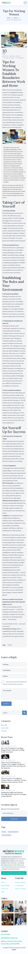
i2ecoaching (10, 58)
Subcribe (14, 819)
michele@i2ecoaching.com (10, 629)
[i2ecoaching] (6, 2)
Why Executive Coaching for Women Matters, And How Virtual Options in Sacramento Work (13, 780)
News (2, 746)
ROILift (14, 949)
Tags (4, 645)
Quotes (16, 18)
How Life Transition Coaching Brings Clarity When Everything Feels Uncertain (12, 750)
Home (9, 18)
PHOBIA (10, 645)
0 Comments (20, 58)
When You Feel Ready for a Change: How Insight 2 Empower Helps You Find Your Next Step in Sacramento (13, 765)
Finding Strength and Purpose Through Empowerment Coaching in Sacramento (13, 794)
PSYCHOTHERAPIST (13, 831)
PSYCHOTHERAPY (6, 835)
